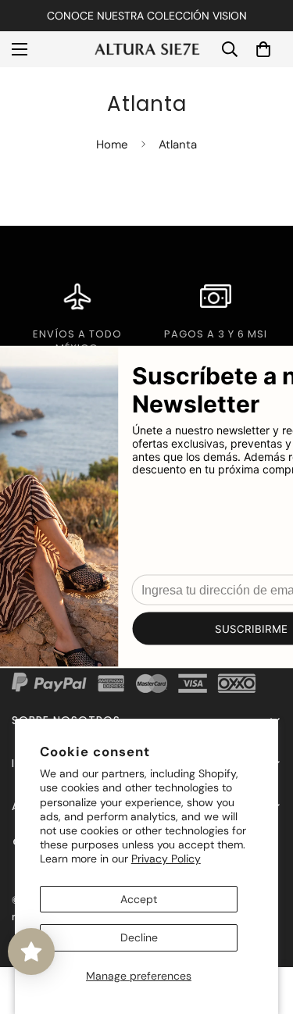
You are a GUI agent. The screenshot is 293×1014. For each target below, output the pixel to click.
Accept (138, 899)
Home (112, 144)
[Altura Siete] (146, 49)
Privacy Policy (166, 859)
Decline (139, 937)
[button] (263, 49)
